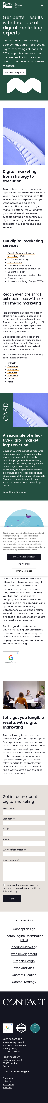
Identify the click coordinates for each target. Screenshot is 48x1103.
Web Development (24, 954)
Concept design (24, 929)
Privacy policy (10, 1048)
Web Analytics (24, 968)
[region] (24, 551)
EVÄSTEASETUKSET (12, 1051)
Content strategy (16, 271)
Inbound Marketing (24, 947)
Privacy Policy (10, 891)
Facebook (8, 1078)
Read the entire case (14, 492)
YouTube (7, 1087)
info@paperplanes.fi (13, 1042)
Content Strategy (24, 982)
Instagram (8, 1084)
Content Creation (24, 975)
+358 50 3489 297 (12, 1039)
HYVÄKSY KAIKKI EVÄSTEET (24, 557)
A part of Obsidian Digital (16, 1071)
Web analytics (14, 262)
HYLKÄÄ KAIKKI (24, 564)
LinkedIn (7, 1081)
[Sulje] (40, 530)
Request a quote (14, 72)
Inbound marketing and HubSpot (24, 268)
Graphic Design (24, 961)
